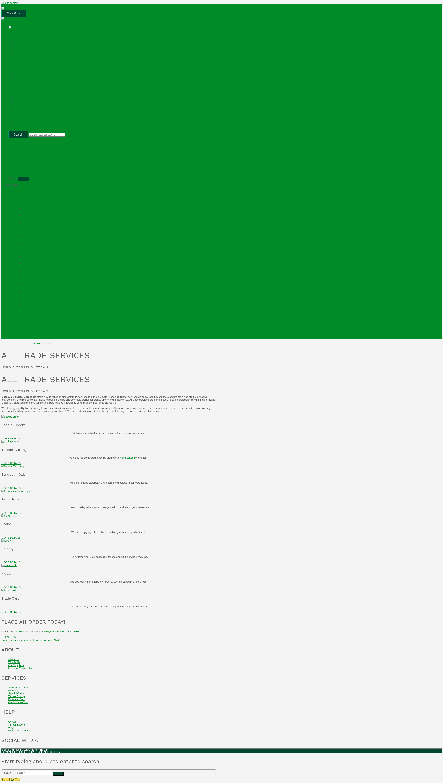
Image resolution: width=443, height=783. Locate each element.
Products (13, 201)
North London (127, 457)
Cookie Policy (26, 752)
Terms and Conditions (48, 752)
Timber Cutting (23, 94)
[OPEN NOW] (112, 163)
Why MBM (21, 120)
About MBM (15, 326)
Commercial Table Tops (28, 100)
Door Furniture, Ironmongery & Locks (43, 277)
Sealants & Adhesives (27, 64)
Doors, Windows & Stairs (29, 67)
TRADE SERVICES (19, 88)
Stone (18, 103)
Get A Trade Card (25, 111)
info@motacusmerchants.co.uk (61, 631)
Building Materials (25, 44)
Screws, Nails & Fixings (28, 73)
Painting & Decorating (27, 58)
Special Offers (16, 312)
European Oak (23, 97)
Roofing (19, 50)
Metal (18, 108)
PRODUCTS (15, 38)
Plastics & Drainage (26, 53)
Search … (9, 772)
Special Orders (23, 91)
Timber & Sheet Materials (29, 41)
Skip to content (9, 2)
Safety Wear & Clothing (28, 82)
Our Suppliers (23, 123)
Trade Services (16, 319)
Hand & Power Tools (26, 76)
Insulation (20, 47)
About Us (20, 117)
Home (11, 24)
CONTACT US (16, 129)
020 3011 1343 (22, 631)
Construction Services (27, 126)
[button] (9, 184)
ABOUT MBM (16, 114)
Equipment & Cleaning (27, 79)
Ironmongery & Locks (27, 70)
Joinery (19, 106)
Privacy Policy (9, 752)
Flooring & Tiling (24, 61)
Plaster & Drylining (25, 56)
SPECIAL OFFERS (19, 85)
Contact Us (14, 332)
